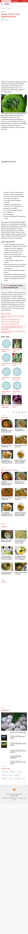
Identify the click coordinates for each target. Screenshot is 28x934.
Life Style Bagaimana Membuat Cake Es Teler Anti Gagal (20, 541)
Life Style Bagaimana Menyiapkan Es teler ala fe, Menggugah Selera (20, 558)
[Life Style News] (7, 4)
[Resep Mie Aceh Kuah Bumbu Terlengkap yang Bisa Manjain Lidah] (21, 454)
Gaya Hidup (5, 771)
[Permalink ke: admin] (2, 19)
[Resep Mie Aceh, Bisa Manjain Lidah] (7, 439)
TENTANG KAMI (14, 796)
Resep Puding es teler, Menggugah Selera (7, 573)
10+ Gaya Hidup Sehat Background (15, 757)
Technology (17, 778)
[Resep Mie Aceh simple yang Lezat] (21, 439)
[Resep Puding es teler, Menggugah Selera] (7, 567)
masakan (19, 771)
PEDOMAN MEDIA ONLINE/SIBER (14, 794)
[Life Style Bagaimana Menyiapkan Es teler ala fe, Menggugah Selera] (21, 550)
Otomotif (4, 778)
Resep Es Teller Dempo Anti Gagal (21, 573)
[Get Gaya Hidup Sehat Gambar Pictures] (4, 745)
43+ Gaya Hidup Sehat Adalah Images (18, 762)
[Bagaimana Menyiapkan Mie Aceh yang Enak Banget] (7, 423)
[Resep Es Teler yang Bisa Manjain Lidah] (7, 534)
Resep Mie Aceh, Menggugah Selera (10, 319)
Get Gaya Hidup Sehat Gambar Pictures (18, 744)
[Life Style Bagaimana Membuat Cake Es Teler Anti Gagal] (21, 534)
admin (5, 19)
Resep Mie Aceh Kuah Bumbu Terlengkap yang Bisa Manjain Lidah (13, 332)
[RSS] (14, 789)
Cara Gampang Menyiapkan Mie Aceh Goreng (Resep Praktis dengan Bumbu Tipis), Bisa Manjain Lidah (13, 328)
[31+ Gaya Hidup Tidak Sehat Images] (4, 738)
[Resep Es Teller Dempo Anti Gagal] (21, 567)
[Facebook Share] (13, 412)
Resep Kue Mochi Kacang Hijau (18, 732)
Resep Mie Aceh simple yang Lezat (10, 324)
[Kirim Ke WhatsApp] (25, 412)
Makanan (3, 11)
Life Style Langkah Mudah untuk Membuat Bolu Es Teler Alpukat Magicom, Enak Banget (7, 558)
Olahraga (17, 775)
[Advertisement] (14, 37)
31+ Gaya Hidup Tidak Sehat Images (17, 737)
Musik (10, 775)
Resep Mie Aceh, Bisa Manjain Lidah (10, 322)
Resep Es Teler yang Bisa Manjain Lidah (6, 540)
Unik (24, 778)
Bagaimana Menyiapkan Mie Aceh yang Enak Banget (12, 316)
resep (10, 778)
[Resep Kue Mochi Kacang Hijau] (14, 721)
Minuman (4, 775)
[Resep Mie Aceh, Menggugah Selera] (21, 423)
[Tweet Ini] (16, 412)
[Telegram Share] (22, 412)
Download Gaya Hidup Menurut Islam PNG (18, 751)
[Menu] (2, 4)
